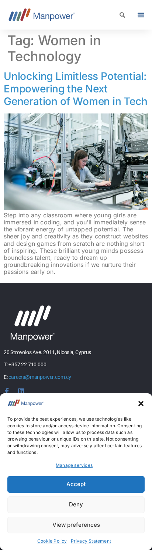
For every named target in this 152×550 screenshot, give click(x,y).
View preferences (76, 524)
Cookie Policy (52, 541)
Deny (76, 504)
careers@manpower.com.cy (39, 377)
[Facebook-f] (7, 391)
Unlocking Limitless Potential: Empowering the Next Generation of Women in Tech (76, 88)
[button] (141, 403)
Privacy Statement (91, 541)
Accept (76, 484)
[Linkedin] (21, 391)
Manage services (74, 465)
